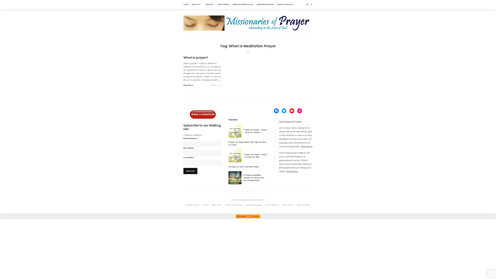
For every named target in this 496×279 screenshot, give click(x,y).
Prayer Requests (272, 205)
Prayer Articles (288, 205)
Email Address (191, 138)
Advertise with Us (192, 205)
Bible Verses (223, 4)
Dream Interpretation (243, 4)
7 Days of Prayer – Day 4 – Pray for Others (255, 131)
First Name (188, 148)
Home (186, 4)
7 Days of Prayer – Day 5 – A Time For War (255, 155)
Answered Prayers (265, 4)
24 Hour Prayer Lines (233, 205)
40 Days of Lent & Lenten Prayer (243, 166)
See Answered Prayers (290, 121)
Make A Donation (285, 4)
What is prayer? (195, 58)
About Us (196, 4)
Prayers (209, 4)
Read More (188, 85)
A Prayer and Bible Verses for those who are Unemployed (253, 178)
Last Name (188, 157)
